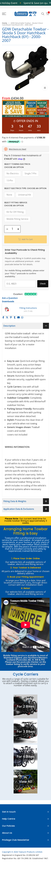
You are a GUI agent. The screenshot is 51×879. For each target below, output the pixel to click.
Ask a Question (10, 298)
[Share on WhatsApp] (22, 317)
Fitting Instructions (28, 308)
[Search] (42, 13)
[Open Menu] (7, 14)
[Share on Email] (18, 317)
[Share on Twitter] (7, 317)
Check (43, 283)
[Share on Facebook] (3, 317)
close (49, 3)
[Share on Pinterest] (11, 317)
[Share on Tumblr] (14, 317)
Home (4, 23)
